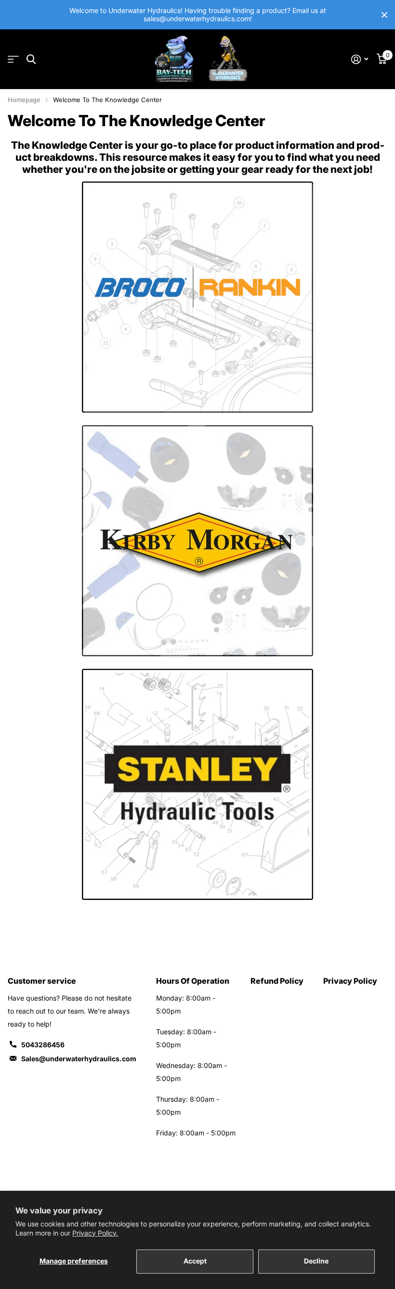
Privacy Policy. (95, 1233)
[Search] (31, 59)
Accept (195, 1261)
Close (384, 14)
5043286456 (43, 1045)
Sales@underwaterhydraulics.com (78, 1059)
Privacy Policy (350, 981)
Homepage (24, 100)
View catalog (13, 59)
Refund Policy (276, 981)
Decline (316, 1261)
